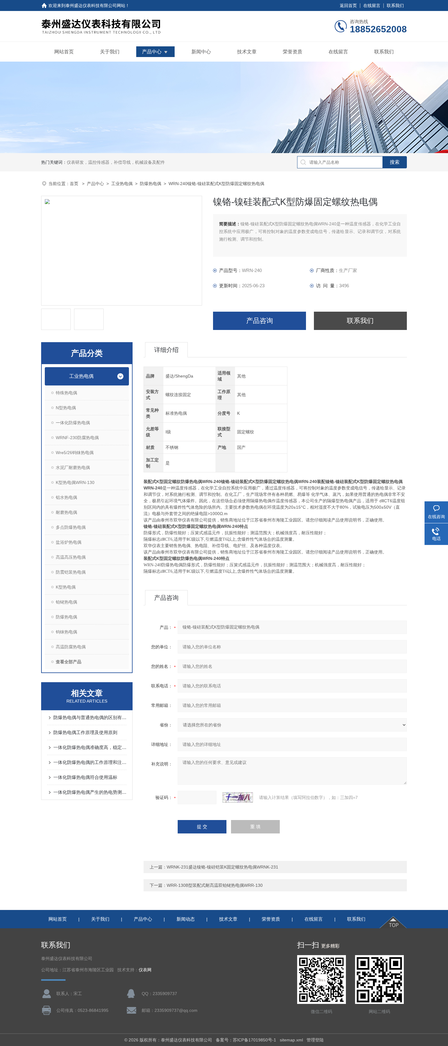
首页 (75, 183)
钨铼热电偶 (66, 631)
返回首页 (348, 5)
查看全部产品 (68, 661)
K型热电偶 (66, 587)
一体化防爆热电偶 (73, 422)
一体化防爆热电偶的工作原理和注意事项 (89, 762)
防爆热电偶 (150, 183)
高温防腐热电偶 (71, 646)
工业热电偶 (122, 183)
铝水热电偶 (66, 497)
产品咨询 (259, 320)
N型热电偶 (66, 407)
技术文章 (247, 51)
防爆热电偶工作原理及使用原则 (85, 732)
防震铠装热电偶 (71, 572)
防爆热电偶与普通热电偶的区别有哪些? (89, 717)
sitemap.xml (291, 1039)
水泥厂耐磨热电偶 (73, 467)
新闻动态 (185, 919)
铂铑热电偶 (66, 602)
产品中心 (152, 51)
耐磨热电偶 (66, 512)
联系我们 (395, 5)
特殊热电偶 (66, 392)
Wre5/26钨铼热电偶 (75, 452)
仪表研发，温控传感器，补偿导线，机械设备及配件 (116, 162)
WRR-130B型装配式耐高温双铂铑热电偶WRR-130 (215, 885)
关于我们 (109, 51)
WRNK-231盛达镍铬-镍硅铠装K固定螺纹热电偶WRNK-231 (222, 867)
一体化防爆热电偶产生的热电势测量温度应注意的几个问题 (89, 792)
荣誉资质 (292, 51)
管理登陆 (315, 1039)
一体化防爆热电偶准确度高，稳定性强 (89, 747)
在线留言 (371, 5)
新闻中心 (201, 51)
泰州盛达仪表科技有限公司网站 (95, 5)
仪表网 (145, 970)
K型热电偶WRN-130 (75, 482)
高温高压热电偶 (71, 557)
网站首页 (64, 51)
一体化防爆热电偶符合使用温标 (85, 777)
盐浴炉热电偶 (68, 542)
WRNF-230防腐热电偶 (77, 437)
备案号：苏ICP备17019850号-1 (246, 1039)
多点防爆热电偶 (71, 527)
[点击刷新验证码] (237, 797)
